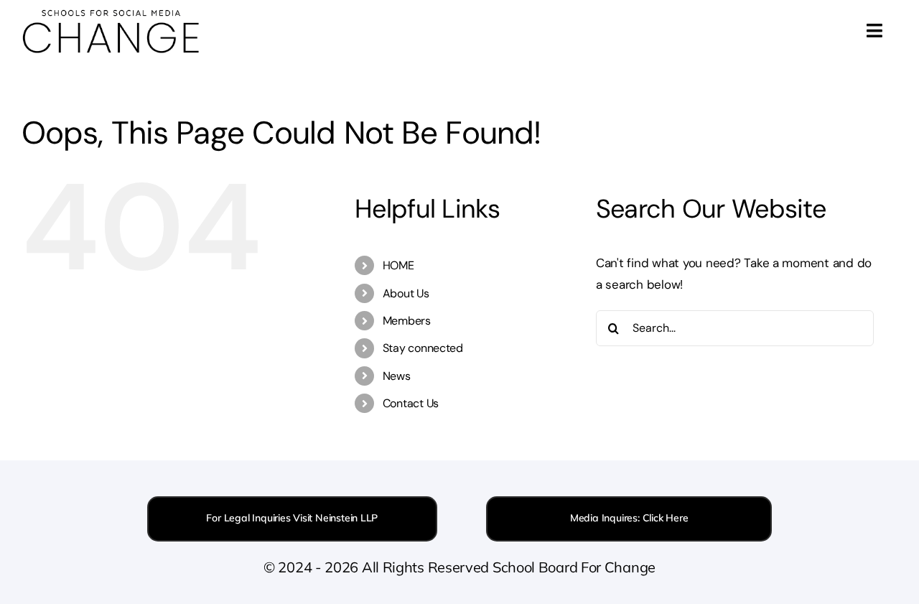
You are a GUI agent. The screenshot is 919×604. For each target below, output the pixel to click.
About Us (406, 293)
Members (407, 320)
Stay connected (423, 348)
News (397, 376)
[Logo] (111, 13)
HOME (398, 265)
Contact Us (411, 403)
